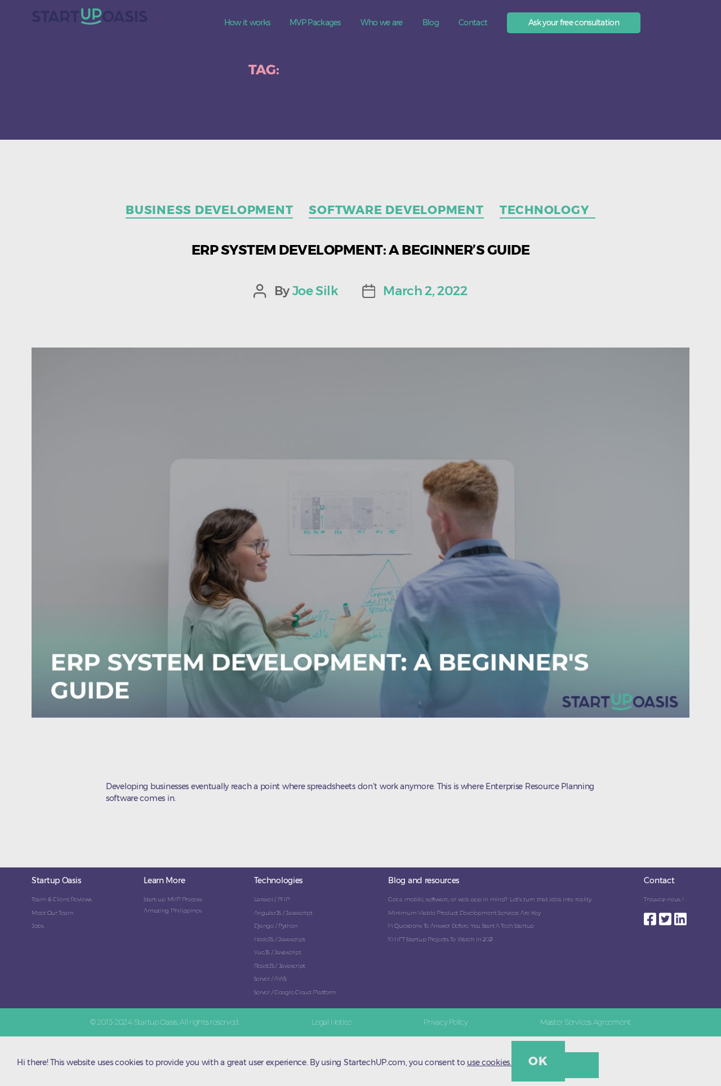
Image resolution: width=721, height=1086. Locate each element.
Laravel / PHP (272, 899)
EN (665, 20)
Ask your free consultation (573, 22)
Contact (473, 23)
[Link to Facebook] (651, 916)
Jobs (38, 925)
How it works (247, 23)
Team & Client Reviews (62, 899)
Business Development (209, 210)
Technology (547, 210)
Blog (430, 23)
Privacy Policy (446, 1021)
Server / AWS (270, 978)
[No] (582, 1065)
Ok (538, 1061)
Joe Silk (315, 291)
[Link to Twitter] (666, 916)
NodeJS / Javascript (279, 939)
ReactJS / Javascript (279, 965)
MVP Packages (315, 23)
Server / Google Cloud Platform (295, 992)
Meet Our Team (52, 912)
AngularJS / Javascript (283, 912)
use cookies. (489, 1062)
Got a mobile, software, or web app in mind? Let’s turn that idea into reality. (490, 899)
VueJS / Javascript (277, 952)
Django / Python (276, 925)
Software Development (396, 210)
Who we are (381, 23)
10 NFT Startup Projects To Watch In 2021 (440, 939)
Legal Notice (331, 1021)
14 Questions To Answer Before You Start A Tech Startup (461, 925)
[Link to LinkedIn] (681, 916)
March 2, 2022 (425, 291)
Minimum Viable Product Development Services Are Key (464, 912)
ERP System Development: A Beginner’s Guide (361, 250)
